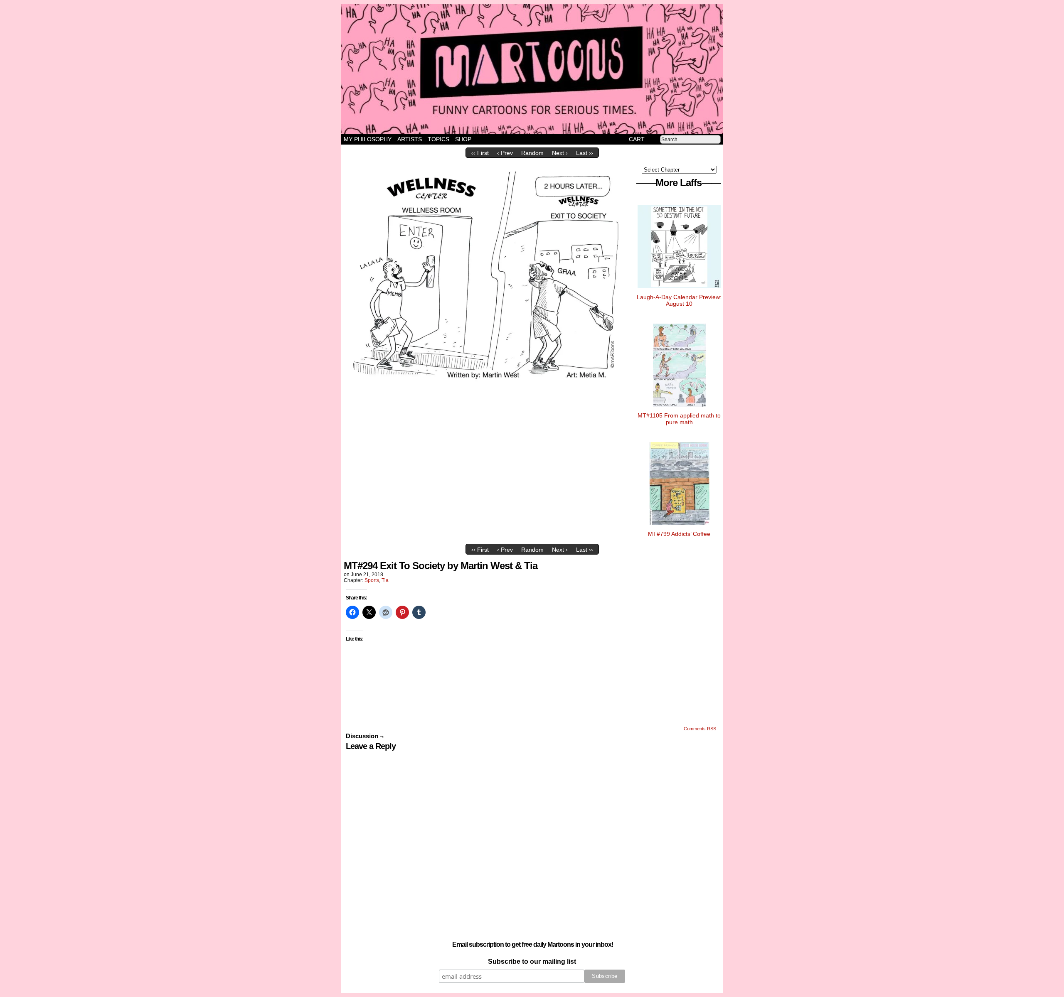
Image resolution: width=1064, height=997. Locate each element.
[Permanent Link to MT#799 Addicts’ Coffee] (679, 527)
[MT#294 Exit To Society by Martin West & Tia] (488, 386)
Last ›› (584, 153)
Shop (463, 139)
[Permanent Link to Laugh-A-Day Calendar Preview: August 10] (679, 290)
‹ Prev (505, 153)
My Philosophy (368, 139)
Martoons (548, 69)
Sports (372, 580)
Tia (385, 580)
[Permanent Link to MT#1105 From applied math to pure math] (679, 408)
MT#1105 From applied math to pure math (679, 418)
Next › (560, 153)
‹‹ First (480, 153)
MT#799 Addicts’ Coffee (679, 533)
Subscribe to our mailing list (532, 961)
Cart (637, 139)
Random (532, 153)
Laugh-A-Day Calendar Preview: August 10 (679, 300)
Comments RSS (700, 728)
